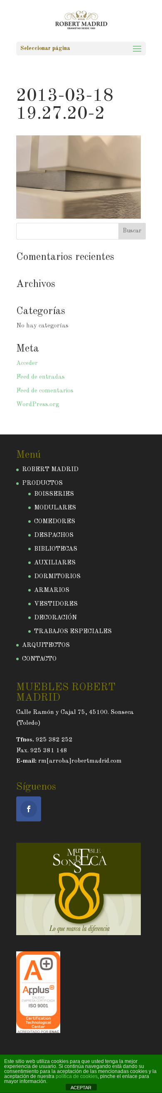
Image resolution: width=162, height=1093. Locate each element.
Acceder (27, 363)
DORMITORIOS (57, 577)
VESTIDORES (56, 604)
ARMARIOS (51, 590)
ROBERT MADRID (50, 470)
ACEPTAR (81, 1087)
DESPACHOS (54, 535)
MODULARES (55, 508)
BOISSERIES (54, 494)
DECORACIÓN (55, 618)
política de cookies (77, 1076)
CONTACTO (39, 659)
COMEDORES (54, 522)
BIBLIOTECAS (55, 549)
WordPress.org (37, 405)
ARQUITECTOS (46, 645)
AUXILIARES (55, 563)
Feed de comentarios (45, 391)
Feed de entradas (40, 377)
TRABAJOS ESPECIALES (73, 632)
